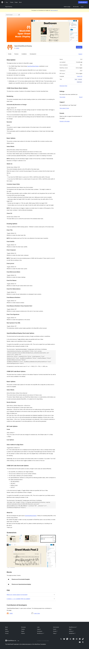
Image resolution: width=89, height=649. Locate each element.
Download (79, 47)
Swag (55, 633)
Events (54, 629)
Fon (18, 640)
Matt (70, 629)
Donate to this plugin (65, 121)
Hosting (7, 631)
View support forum (64, 108)
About (6, 627)
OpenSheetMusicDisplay (33, 66)
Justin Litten (37, 613)
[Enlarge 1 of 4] (20, 536)
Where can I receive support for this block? (17, 594)
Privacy (6, 633)
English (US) (79, 76)
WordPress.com (73, 627)
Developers (39, 631)
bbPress (71, 631)
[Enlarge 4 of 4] (54, 545)
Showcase (23, 627)
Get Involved (56, 627)
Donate (55, 631)
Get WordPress (82, 2)
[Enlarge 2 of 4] (37, 536)
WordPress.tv (40, 633)
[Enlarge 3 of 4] (54, 536)
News (6, 629)
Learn (38, 627)
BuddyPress (72, 633)
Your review (62, 97)
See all (80, 97)
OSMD (17, 48)
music (76, 79)
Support (80, 54)
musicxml (80, 79)
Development (33, 54)
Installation (24, 54)
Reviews (16, 54)
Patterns (23, 633)
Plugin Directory (8, 6)
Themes (23, 629)
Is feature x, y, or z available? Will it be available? (18, 598)
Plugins (22, 631)
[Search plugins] (19, 14)
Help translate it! (54, 10)
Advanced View (63, 85)
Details (9, 54)
